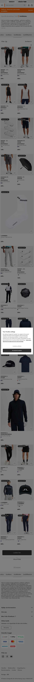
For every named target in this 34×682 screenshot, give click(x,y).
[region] (17, 341)
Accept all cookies (17, 350)
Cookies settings (17, 346)
